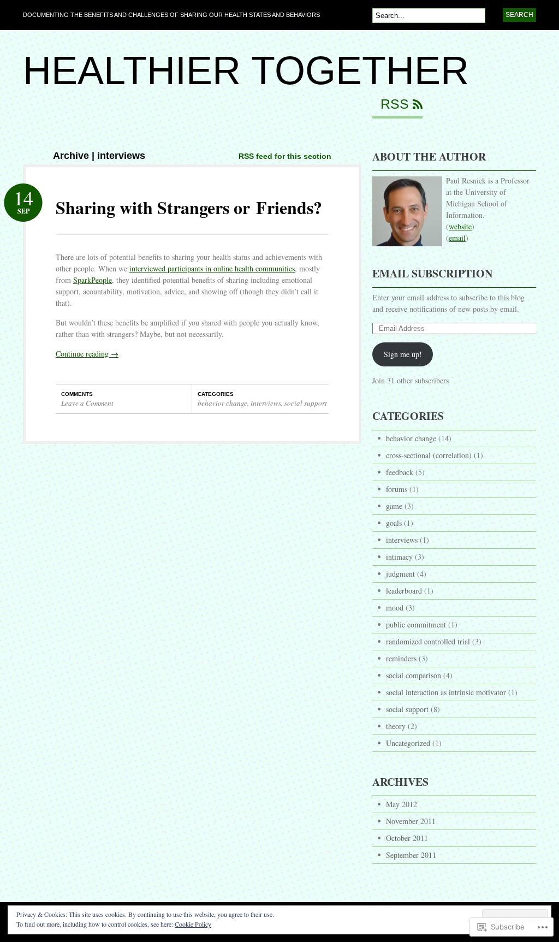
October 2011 (407, 838)
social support (305, 403)
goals (394, 523)
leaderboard (404, 590)
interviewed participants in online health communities (212, 268)
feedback (399, 472)
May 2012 (401, 804)
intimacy (399, 557)
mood (394, 607)
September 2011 (411, 855)
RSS (394, 104)
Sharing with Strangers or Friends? (189, 207)
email (457, 238)
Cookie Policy (193, 924)
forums (396, 489)
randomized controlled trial (428, 641)
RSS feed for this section (285, 156)
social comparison (413, 675)
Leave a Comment (87, 403)
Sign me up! (403, 354)
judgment (400, 573)
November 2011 (411, 821)
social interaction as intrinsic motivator (446, 692)
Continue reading (87, 353)
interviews (266, 403)
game (394, 506)
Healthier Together (246, 70)
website (460, 226)
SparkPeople (92, 280)
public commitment (416, 624)
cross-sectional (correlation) (429, 455)
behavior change (222, 403)
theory (396, 726)
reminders (401, 658)
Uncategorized (408, 743)
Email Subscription (432, 273)
